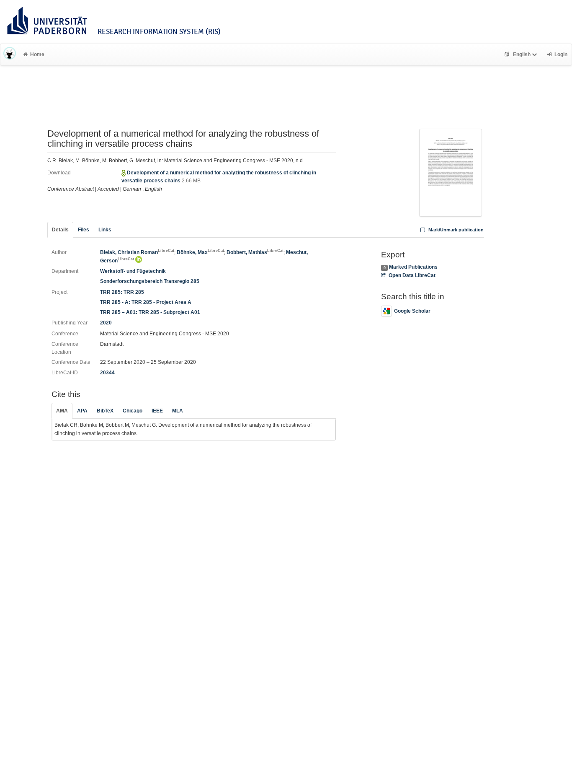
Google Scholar (412, 311)
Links (104, 230)
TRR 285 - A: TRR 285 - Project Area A (145, 302)
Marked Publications (413, 267)
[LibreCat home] (9, 54)
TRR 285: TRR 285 (122, 292)
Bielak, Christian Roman (137, 252)
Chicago (132, 411)
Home (37, 54)
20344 (107, 373)
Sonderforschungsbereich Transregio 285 (149, 281)
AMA (62, 411)
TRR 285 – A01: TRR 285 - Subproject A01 (150, 312)
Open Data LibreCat (412, 275)
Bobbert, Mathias (255, 252)
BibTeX (105, 411)
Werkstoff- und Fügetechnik (133, 271)
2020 (106, 323)
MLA (177, 411)
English (522, 54)
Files (83, 230)
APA (82, 411)
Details (60, 230)
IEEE (157, 411)
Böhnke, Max (200, 252)
